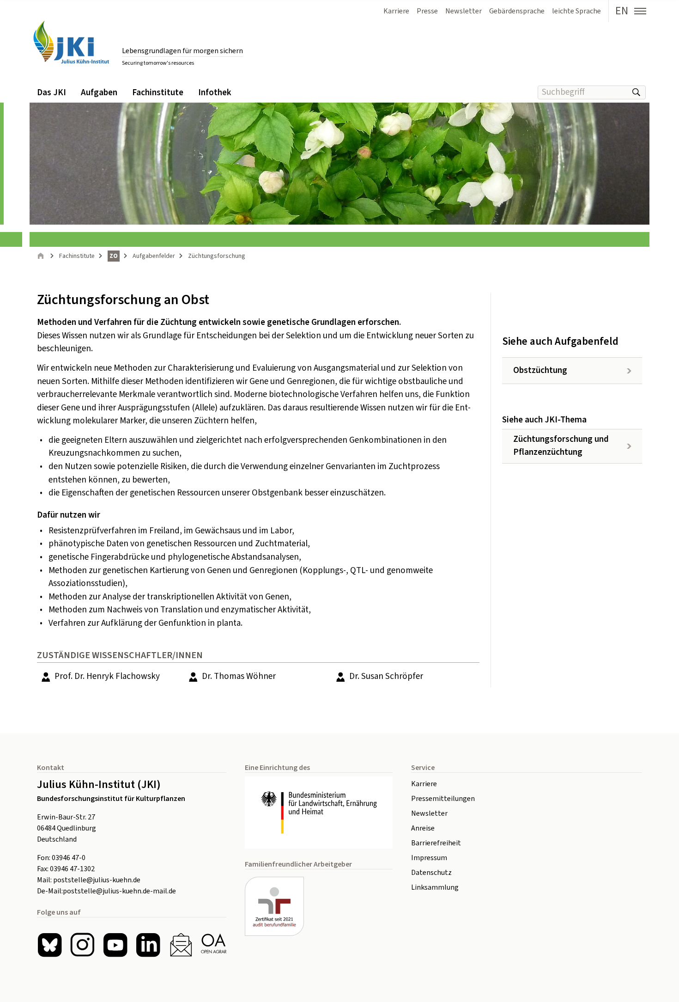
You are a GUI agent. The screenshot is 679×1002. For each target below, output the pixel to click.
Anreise (423, 828)
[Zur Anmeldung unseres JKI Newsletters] (181, 945)
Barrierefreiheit (436, 843)
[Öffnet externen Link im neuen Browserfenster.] (319, 812)
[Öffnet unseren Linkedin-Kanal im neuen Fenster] (148, 945)
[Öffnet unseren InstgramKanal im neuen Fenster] (82, 945)
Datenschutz (431, 873)
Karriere (424, 784)
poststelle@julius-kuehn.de (96, 880)
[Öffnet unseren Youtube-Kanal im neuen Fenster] (115, 945)
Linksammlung (435, 887)
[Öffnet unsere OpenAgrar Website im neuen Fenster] (213, 945)
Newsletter (429, 813)
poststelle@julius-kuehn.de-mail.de (119, 891)
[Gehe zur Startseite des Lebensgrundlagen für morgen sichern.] (71, 42)
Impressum (429, 858)
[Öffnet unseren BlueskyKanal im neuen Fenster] (49, 945)
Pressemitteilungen (443, 799)
